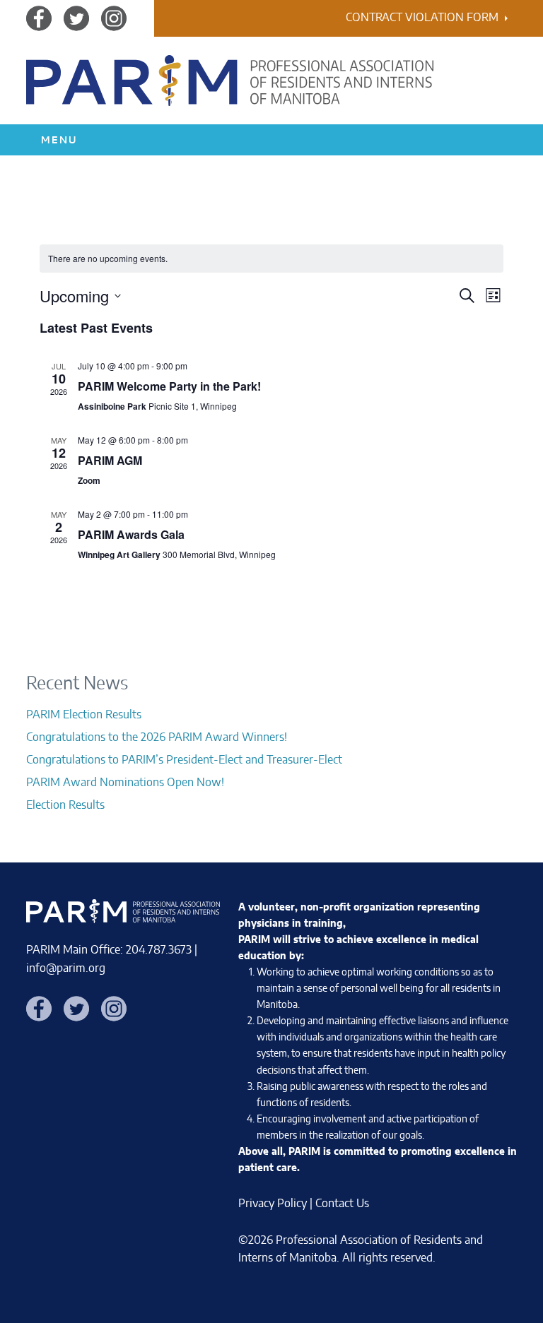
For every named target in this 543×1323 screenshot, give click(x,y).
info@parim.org (65, 968)
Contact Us (342, 1203)
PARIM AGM (110, 460)
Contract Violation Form (422, 17)
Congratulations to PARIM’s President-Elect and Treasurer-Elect (184, 760)
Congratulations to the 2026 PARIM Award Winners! (156, 737)
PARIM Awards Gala (131, 534)
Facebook (39, 17)
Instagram (114, 17)
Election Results (65, 805)
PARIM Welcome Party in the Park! (169, 386)
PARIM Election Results (83, 714)
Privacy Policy (272, 1203)
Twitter (76, 17)
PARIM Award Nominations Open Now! (125, 782)
